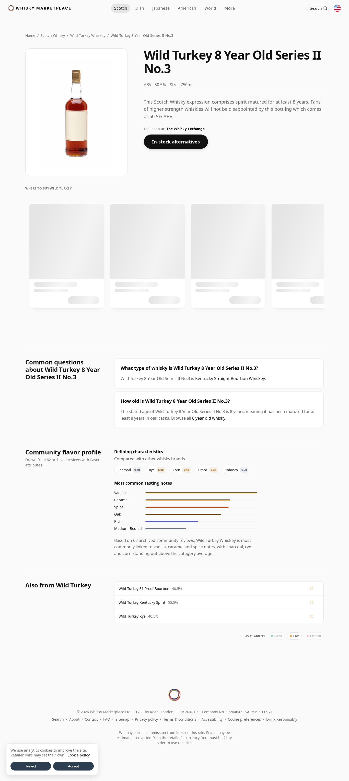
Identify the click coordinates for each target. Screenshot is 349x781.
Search (58, 719)
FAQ (106, 719)
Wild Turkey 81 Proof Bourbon (144, 588)
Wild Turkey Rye (132, 616)
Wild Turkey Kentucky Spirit (142, 602)
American (187, 8)
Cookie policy (78, 755)
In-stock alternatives (176, 142)
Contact (91, 719)
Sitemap (122, 719)
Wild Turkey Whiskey (87, 35)
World (210, 8)
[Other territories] (337, 8)
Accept (73, 766)
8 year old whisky (208, 418)
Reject (31, 766)
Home (30, 35)
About (74, 719)
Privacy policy (146, 719)
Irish (139, 8)
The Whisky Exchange (185, 128)
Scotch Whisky (53, 35)
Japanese (161, 8)
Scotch (120, 8)
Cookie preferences (244, 719)
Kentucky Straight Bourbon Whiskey (230, 378)
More (229, 8)
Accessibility (212, 719)
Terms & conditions (179, 719)
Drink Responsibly (281, 719)
